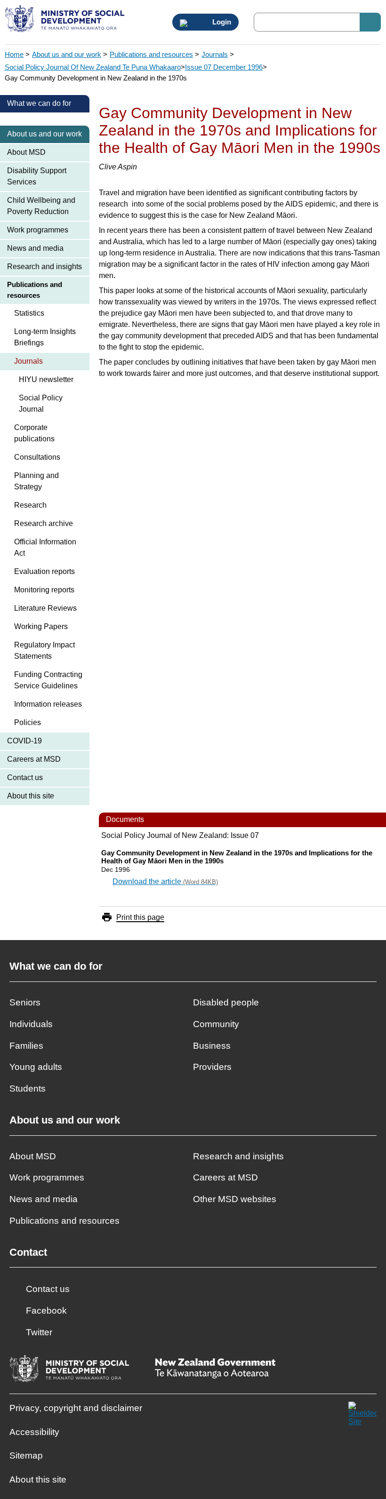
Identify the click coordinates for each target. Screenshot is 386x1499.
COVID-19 (24, 741)
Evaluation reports (44, 571)
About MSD (26, 152)
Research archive (43, 523)
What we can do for (39, 103)
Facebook (46, 1311)
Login (220, 22)
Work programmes (37, 230)
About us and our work (66, 54)
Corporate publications (34, 433)
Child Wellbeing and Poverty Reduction (41, 205)
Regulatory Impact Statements (44, 650)
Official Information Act (45, 547)
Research (30, 505)
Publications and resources (151, 54)
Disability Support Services (36, 176)
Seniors (24, 1002)
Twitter (39, 1332)
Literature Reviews (45, 608)
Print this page (140, 917)
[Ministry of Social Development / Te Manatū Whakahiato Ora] (66, 19)
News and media (35, 248)
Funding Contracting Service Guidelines (48, 680)
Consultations (37, 457)
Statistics (29, 313)
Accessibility (34, 1432)
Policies (27, 722)
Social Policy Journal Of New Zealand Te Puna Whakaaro (93, 67)
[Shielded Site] (362, 1416)
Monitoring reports (44, 590)
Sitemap (26, 1455)
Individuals (31, 1024)
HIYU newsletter (46, 379)
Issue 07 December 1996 (224, 67)
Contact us (25, 777)
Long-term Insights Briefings (45, 337)
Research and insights (44, 267)
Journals (214, 54)
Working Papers (41, 626)
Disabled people (226, 1002)
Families (26, 1046)
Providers (212, 1067)
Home (14, 54)
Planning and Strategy (36, 481)
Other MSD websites (234, 1199)
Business (212, 1046)
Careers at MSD (34, 759)
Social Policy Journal (41, 403)
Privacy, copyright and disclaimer (75, 1408)
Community (216, 1024)
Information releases (48, 704)
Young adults (35, 1067)
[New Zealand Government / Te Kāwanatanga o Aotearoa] (215, 1369)
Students (27, 1088)
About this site (30, 796)
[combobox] (317, 22)
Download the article (165, 881)
